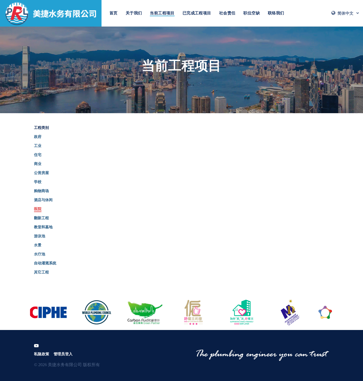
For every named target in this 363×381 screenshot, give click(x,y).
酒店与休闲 (43, 200)
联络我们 (276, 13)
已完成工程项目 (197, 13)
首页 (113, 13)
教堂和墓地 (43, 227)
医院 (37, 209)
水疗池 (39, 254)
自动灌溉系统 (45, 263)
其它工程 (41, 272)
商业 (37, 164)
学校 (37, 182)
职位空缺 (251, 13)
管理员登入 (63, 354)
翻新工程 (41, 218)
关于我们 (134, 13)
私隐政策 (41, 354)
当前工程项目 (162, 13)
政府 (37, 137)
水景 (37, 245)
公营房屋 (41, 173)
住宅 (37, 155)
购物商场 (41, 191)
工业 (37, 146)
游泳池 (39, 236)
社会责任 (227, 13)
